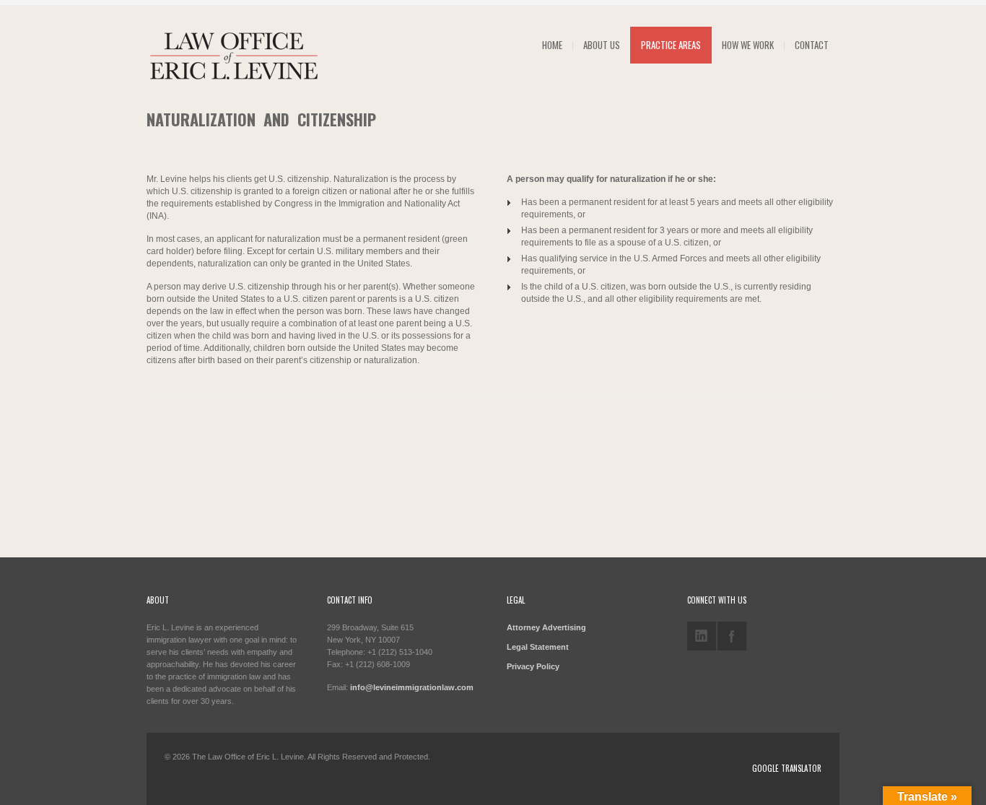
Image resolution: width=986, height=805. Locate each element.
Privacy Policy (533, 666)
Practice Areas (671, 45)
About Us (601, 45)
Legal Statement (538, 647)
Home (552, 45)
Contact (812, 45)
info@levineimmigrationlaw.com (412, 687)
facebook (731, 636)
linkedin (701, 636)
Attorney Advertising (546, 627)
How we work (748, 45)
